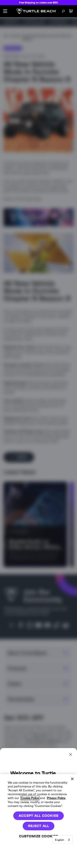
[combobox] (63, 840)
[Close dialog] (70, 754)
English (59, 839)
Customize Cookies (38, 836)
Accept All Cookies (38, 816)
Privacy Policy (56, 798)
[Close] (72, 779)
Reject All (38, 826)
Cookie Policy (30, 798)
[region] (38, 809)
